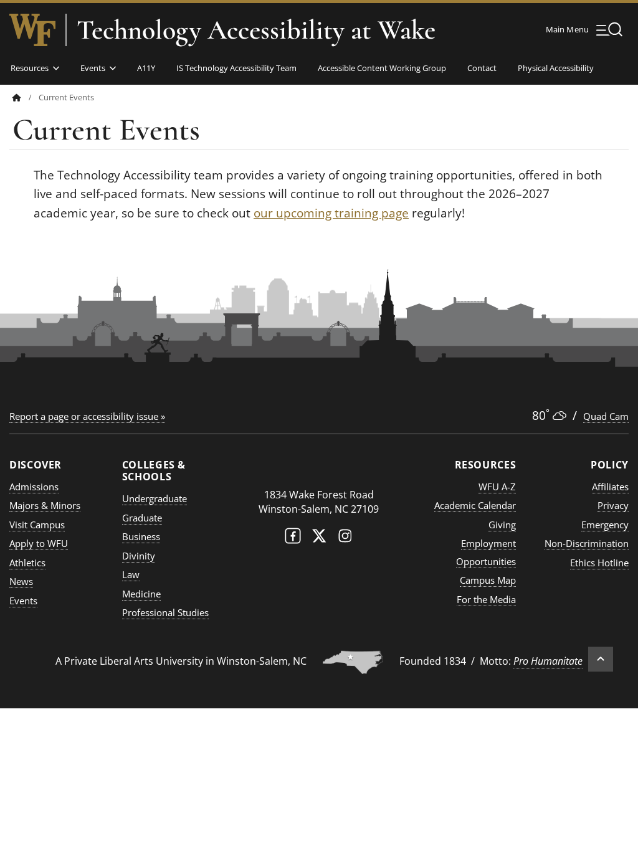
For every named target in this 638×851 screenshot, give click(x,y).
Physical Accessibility (556, 68)
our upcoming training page (331, 213)
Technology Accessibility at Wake (256, 30)
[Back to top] (600, 659)
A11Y (146, 68)
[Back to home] (16, 97)
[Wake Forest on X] (319, 538)
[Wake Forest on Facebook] (293, 538)
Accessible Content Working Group (382, 68)
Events (92, 68)
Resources (30, 68)
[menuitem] (25, 97)
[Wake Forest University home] (32, 30)
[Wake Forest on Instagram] (345, 538)
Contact (482, 68)
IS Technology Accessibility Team (236, 68)
